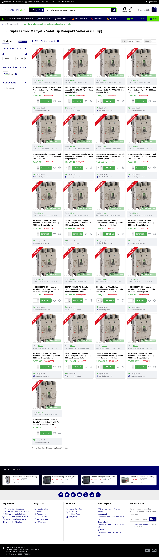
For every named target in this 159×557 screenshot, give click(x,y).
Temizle (23, 42)
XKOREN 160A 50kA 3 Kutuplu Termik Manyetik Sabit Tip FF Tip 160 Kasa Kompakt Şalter (109, 222)
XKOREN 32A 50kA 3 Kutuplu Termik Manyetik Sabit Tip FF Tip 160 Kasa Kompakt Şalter (142, 90)
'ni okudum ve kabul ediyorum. (144, 525)
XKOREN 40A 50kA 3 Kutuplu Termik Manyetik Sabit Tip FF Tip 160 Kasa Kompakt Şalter (47, 156)
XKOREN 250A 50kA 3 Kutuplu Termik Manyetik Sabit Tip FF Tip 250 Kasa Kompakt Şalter (46, 289)
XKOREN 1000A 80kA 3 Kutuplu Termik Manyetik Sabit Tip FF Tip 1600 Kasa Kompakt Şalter (109, 355)
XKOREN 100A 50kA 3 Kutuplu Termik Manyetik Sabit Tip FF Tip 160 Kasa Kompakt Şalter (46, 222)
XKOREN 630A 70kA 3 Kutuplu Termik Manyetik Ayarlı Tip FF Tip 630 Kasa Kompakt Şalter (46, 355)
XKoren (40, 80)
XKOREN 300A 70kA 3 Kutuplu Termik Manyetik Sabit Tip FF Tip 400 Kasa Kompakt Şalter (78, 289)
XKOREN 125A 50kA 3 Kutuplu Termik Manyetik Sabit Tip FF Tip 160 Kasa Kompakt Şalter (78, 222)
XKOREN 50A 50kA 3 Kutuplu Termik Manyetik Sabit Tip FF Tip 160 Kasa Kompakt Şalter (79, 156)
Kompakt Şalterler (13, 24)
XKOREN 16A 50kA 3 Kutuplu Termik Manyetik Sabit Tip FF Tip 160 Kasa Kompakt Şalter (47, 90)
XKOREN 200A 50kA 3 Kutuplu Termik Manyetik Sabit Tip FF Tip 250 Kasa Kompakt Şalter (141, 222)
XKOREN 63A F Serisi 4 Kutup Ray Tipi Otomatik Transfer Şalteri (143, 477)
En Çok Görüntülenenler (13, 469)
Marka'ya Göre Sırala (13, 67)
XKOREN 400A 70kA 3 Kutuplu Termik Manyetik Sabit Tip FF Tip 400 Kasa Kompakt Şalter (109, 289)
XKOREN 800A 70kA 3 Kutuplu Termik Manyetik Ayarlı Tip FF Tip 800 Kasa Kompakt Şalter (78, 355)
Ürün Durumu (9, 82)
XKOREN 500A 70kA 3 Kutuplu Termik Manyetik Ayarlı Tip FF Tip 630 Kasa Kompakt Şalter (141, 289)
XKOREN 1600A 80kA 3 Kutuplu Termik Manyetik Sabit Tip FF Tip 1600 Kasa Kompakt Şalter (46, 422)
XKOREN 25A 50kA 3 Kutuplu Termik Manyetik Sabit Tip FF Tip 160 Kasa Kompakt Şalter (110, 90)
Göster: (147, 41)
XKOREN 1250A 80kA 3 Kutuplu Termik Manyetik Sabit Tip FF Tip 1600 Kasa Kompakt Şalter (141, 355)
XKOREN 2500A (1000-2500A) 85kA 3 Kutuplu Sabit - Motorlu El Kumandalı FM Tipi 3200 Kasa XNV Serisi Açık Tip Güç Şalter (64, 477)
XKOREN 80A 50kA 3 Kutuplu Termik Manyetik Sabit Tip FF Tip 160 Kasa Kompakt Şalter (142, 156)
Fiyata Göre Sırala (11, 48)
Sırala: (124, 41)
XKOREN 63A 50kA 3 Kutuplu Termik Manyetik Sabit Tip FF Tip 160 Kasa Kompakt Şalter (110, 156)
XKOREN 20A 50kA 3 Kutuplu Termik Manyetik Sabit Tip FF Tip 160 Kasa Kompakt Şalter (79, 90)
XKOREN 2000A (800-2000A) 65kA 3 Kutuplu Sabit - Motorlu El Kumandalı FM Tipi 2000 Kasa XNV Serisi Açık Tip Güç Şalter (103, 477)
